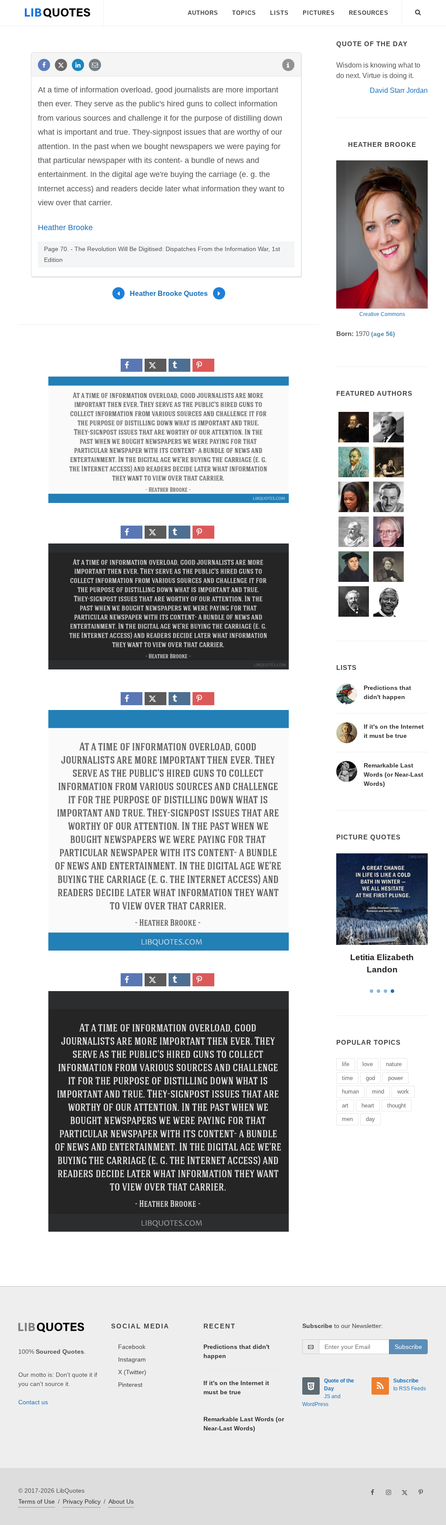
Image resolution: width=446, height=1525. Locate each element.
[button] (418, 11)
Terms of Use (36, 1501)
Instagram (132, 1359)
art (345, 1105)
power (395, 1078)
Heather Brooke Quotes (169, 293)
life (345, 1064)
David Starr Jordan (399, 90)
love (367, 1064)
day (370, 1119)
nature (394, 1064)
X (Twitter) (132, 1372)
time (347, 1078)
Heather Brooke (65, 227)
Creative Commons (382, 314)
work (403, 1091)
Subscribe (408, 1346)
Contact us (33, 1402)
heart (368, 1105)
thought (396, 1105)
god (370, 1078)
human (350, 1091)
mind (378, 1091)
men (347, 1119)
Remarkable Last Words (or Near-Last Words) (393, 774)
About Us (121, 1501)
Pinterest (130, 1384)
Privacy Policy (82, 1501)
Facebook (131, 1346)
